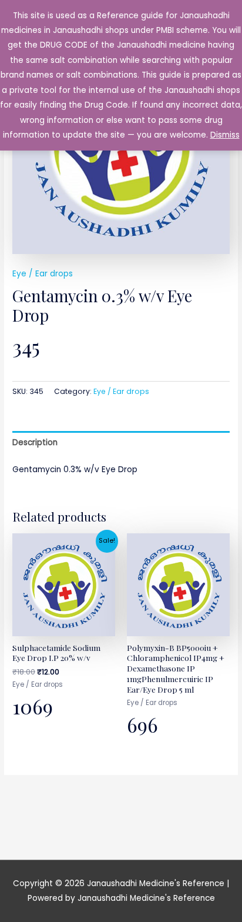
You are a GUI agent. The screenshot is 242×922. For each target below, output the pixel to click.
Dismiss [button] (225, 135)
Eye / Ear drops (42, 273)
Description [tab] (35, 442)
